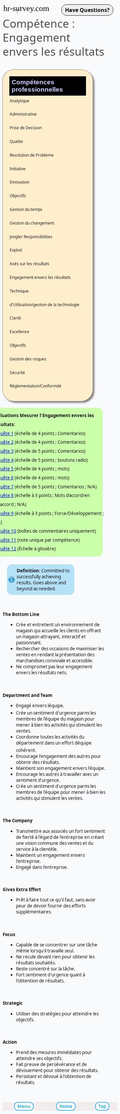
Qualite (16, 141)
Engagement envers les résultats (40, 277)
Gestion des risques (28, 359)
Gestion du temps (26, 209)
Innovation (19, 182)
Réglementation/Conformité (35, 386)
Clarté (15, 318)
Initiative (18, 169)
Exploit (16, 250)
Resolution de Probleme (32, 155)
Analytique (19, 101)
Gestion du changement (32, 223)
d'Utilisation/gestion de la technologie (44, 304)
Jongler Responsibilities (31, 237)
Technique (19, 291)
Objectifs (18, 196)
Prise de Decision (26, 128)
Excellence (19, 331)
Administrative (23, 114)
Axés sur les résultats (29, 264)
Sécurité (17, 372)
